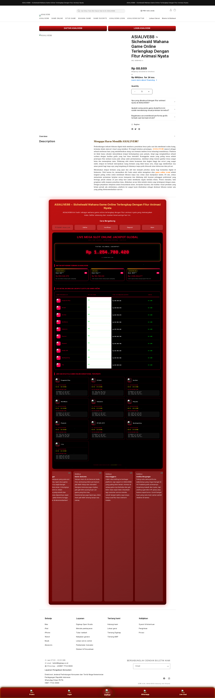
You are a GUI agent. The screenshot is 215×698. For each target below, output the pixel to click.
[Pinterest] (139, 129)
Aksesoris (48, 645)
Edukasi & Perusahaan (85, 649)
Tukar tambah (81, 633)
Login (70, 694)
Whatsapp (145, 694)
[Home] (49, 11)
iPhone (47, 633)
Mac (46, 624)
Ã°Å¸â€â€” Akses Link (62, 227)
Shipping (134, 71)
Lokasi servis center (84, 641)
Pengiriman (143, 628)
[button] (44, 18)
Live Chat (183, 694)
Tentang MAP (113, 637)
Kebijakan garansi (83, 637)
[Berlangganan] (167, 666)
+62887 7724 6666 (65, 666)
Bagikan (137, 124)
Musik (47, 641)
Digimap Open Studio (84, 624)
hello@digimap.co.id (60, 663)
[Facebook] (132, 129)
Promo (31, 694)
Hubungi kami (113, 624)
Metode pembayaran (84, 628)
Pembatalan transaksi (84, 645)
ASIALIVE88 (150, 683)
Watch (47, 637)
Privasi (141, 633)
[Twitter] (136, 129)
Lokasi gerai (112, 628)
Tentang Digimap (114, 633)
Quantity (135, 86)
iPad (46, 628)
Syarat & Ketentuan (147, 624)
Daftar (107, 695)
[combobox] (100, 11)
